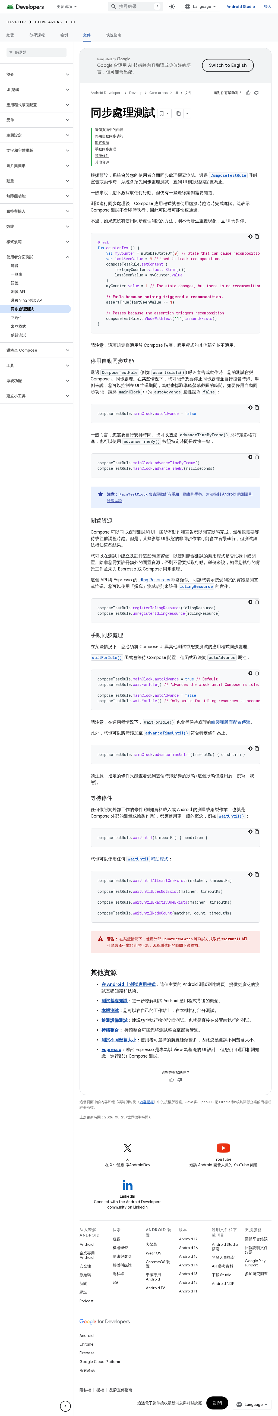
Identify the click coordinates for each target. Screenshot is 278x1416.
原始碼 (85, 1274)
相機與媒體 (122, 1265)
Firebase (87, 1353)
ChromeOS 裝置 (158, 1264)
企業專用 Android (87, 1255)
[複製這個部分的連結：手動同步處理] (128, 635)
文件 (87, 35)
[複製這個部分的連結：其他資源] (122, 973)
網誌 (83, 1292)
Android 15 (188, 1256)
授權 (100, 1390)
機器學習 (120, 1247)
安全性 (85, 1266)
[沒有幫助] (256, 93)
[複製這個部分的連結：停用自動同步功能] (139, 361)
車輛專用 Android (153, 1277)
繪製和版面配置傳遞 (230, 722)
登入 (268, 6)
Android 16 (188, 1247)
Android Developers (106, 92)
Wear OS (153, 1253)
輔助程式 (148, 859)
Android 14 (188, 1265)
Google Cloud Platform (100, 1361)
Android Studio (240, 6)
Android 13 (188, 1273)
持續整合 (110, 1030)
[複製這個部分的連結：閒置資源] (117, 521)
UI (73, 22)
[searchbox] (37, 52)
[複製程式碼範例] (257, 236)
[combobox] (135, 6)
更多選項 (64, 6)
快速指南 (114, 35)
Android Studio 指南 (225, 1246)
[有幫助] (248, 93)
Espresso (111, 1049)
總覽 (10, 35)
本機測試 (110, 1010)
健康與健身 (122, 1256)
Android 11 (188, 1291)
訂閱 (217, 1403)
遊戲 (116, 1239)
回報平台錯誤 (256, 1239)
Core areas (48, 22)
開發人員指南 (223, 1257)
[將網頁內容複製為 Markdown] (179, 113)
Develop (16, 22)
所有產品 (87, 1370)
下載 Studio (221, 1274)
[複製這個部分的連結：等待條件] (117, 798)
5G (115, 1282)
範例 (64, 35)
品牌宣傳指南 (120, 1390)
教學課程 (37, 35)
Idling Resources (154, 580)
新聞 (83, 1283)
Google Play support (255, 1262)
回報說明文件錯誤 (256, 1249)
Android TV (155, 1287)
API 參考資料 (222, 1266)
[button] (32, 74)
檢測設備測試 (115, 1020)
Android (87, 1244)
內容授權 (147, 1102)
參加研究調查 (256, 1273)
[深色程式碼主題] (250, 236)
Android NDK (223, 1283)
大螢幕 (151, 1244)
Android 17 (188, 1239)
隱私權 (118, 1273)
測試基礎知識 (115, 1001)
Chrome (86, 1344)
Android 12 (188, 1282)
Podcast (86, 1300)
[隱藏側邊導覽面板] (65, 1406)
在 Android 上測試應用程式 (129, 984)
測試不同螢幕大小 (119, 1040)
